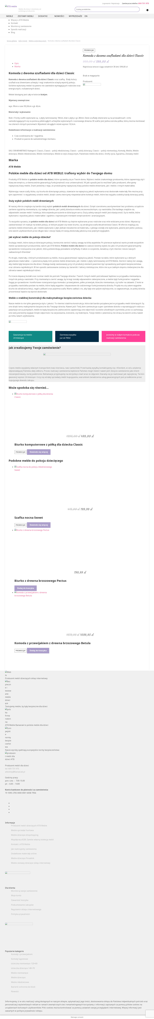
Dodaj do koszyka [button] (25, 588)
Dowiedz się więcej (39, 452)
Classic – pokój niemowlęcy (105, 150)
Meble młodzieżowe (27, 153)
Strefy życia (110, 153)
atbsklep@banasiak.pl (15, 771)
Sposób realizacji (18, 29)
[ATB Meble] (114, 88)
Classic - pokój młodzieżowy (56, 150)
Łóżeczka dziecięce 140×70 (23, 968)
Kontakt (14, 23)
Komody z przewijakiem (21, 954)
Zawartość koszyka (19, 900)
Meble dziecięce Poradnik (22, 858)
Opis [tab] (16, 63)
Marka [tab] (17, 66)
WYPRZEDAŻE (75, 16)
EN (86, 16)
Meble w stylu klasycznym (37, 41)
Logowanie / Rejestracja (110, 3)
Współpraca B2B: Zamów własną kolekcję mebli (32, 839)
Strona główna (12, 41)
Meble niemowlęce (45, 153)
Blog (13, 32)
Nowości (59, 16)
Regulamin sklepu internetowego (26, 909)
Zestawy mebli (25, 16)
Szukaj (137, 9)
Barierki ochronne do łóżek (23, 987)
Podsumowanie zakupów (22, 905)
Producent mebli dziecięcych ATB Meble (29, 825)
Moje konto (16, 895)
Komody (121, 150)
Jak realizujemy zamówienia (23, 849)
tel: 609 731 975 (12, 768)
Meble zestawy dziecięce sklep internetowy (30, 863)
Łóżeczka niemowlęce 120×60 (24, 963)
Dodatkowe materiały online (24, 853)
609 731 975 (143, 3)
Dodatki (42, 16)
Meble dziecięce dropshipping (24, 835)
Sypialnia (120, 153)
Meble (9, 16)
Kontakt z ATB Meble (20, 844)
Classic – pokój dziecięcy (81, 150)
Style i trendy (22, 41)
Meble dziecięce (18, 977)
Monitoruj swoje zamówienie (24, 891)
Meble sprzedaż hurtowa (22, 830)
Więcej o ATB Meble (20, 20)
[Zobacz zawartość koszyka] (145, 9)
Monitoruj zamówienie (21, 26)
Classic (40, 150)
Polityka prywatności (20, 914)
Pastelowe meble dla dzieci (91, 153)
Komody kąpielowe (19, 959)
